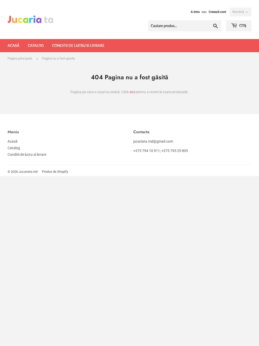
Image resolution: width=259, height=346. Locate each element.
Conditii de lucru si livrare (78, 45)
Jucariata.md (28, 172)
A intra (195, 12)
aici (132, 92)
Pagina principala (20, 58)
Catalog (36, 45)
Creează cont (217, 12)
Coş (242, 25)
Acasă (13, 45)
